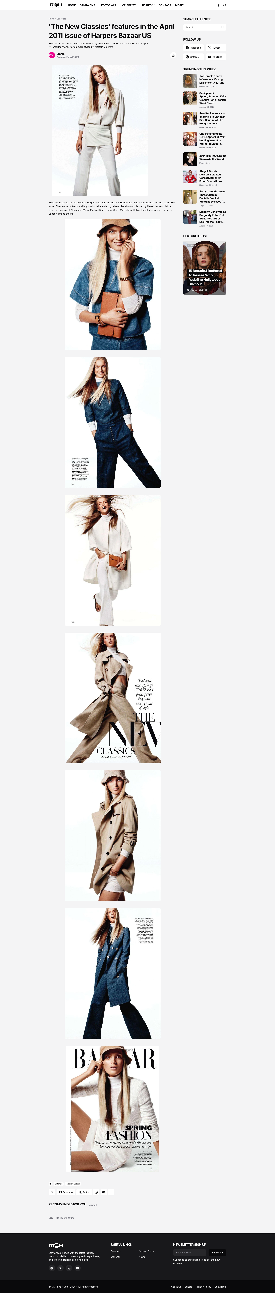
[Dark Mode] (217, 5)
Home (51, 18)
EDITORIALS (108, 5)
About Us (176, 1286)
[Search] (223, 5)
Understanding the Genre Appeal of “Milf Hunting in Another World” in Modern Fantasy (212, 138)
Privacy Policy (203, 1286)
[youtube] (77, 1268)
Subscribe (217, 1252)
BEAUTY (147, 5)
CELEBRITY (129, 5)
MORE (179, 5)
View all (93, 1205)
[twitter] (60, 1268)
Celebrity (116, 1251)
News (142, 1256)
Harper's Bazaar (73, 1184)
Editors (188, 1286)
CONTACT (165, 5)
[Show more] (111, 1192)
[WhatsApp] (96, 1192)
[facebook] (52, 1268)
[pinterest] (69, 1268)
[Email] (104, 1192)
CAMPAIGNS (87, 5)
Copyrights (220, 1286)
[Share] (173, 55)
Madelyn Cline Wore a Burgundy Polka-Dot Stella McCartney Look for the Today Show (212, 217)
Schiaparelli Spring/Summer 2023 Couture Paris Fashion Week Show (212, 98)
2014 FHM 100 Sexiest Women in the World (212, 157)
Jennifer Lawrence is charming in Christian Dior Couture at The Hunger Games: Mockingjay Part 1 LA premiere (212, 118)
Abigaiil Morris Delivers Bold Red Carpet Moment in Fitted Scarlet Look (210, 176)
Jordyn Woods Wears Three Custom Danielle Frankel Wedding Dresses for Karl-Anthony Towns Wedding (212, 196)
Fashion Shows (147, 1251)
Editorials (61, 18)
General (115, 1256)
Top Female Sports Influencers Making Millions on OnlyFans (211, 79)
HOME (72, 5)
